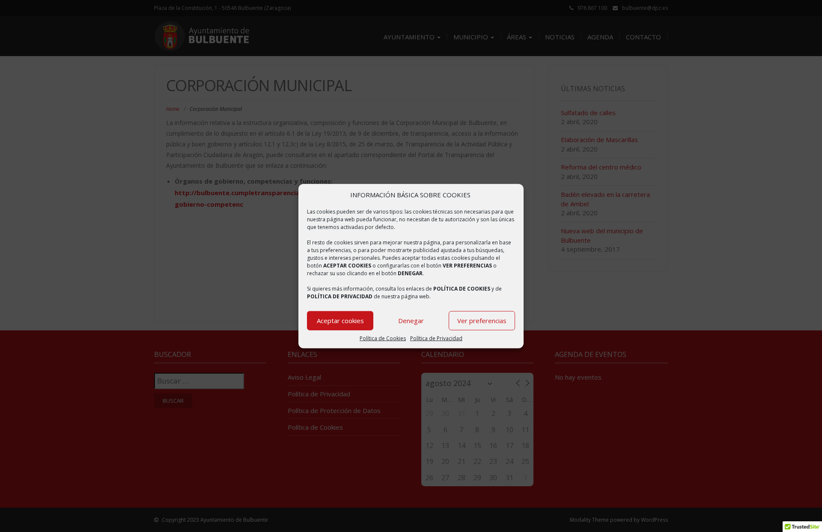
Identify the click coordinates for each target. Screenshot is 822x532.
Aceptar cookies (340, 320)
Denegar (411, 320)
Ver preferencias (481, 320)
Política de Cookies (383, 338)
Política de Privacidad (436, 338)
